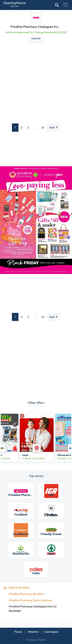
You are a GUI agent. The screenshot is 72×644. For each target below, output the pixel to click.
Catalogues (51, 631)
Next (52, 127)
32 (42, 127)
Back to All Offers (19, 587)
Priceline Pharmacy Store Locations (30, 600)
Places (18, 631)
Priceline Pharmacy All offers (26, 593)
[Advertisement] (36, 84)
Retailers (33, 631)
